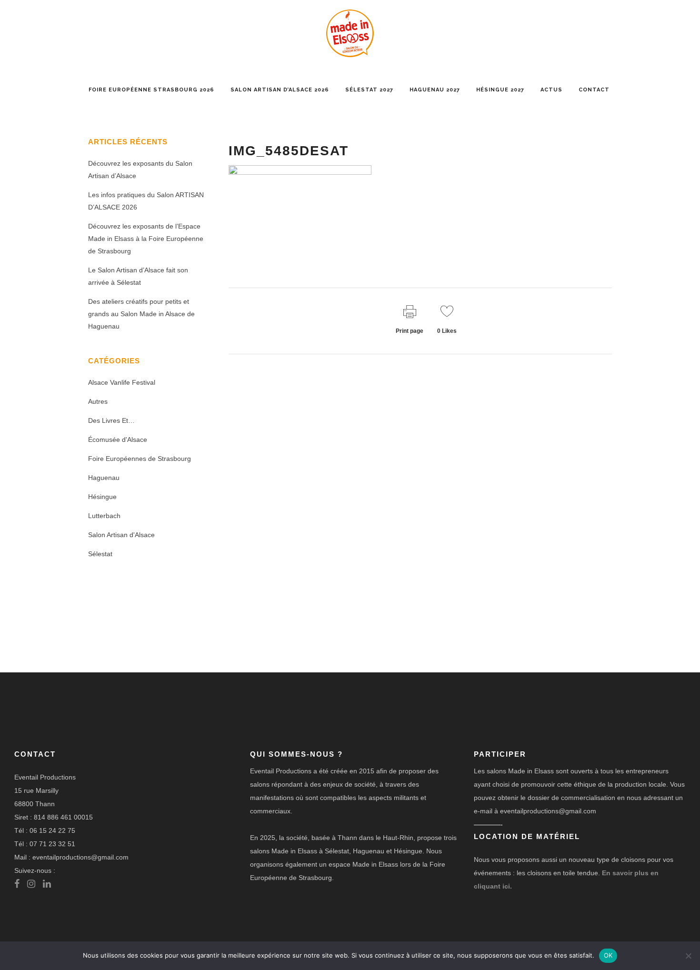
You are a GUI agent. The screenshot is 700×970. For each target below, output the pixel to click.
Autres (98, 401)
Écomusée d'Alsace (117, 439)
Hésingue (102, 496)
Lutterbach (104, 516)
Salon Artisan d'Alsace (121, 535)
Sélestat (100, 554)
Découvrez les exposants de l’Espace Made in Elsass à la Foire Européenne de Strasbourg (145, 238)
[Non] (688, 955)
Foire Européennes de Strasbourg (139, 458)
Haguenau (104, 477)
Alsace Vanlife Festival (121, 382)
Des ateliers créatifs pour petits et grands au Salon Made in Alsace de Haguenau (141, 314)
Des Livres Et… (111, 420)
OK (608, 955)
